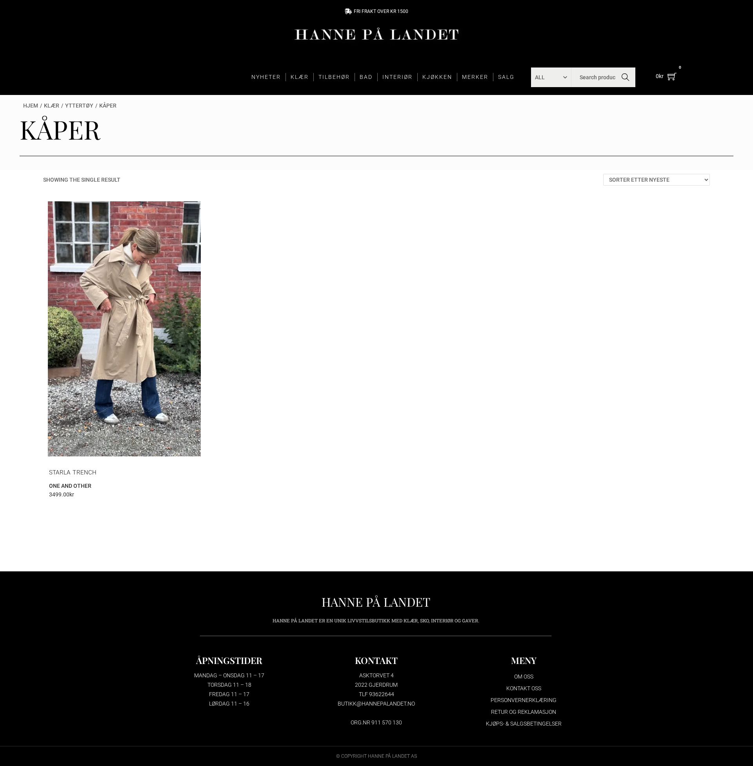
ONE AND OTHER (70, 486)
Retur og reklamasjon (523, 712)
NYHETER (266, 77)
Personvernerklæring (524, 700)
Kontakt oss (523, 688)
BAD (366, 77)
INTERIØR (397, 77)
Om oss (523, 676)
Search (625, 77)
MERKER (475, 77)
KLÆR (300, 77)
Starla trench (73, 472)
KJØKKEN (437, 77)
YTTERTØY (79, 105)
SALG (506, 77)
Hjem (30, 105)
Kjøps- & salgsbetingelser (524, 723)
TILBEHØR (334, 77)
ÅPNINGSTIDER (229, 660)
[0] (672, 76)
